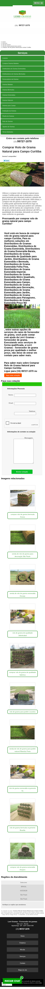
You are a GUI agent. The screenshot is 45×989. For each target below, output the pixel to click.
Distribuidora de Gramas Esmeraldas (14, 69)
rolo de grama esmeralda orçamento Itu (22, 789)
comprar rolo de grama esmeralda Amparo (22, 868)
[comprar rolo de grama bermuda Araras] (22, 497)
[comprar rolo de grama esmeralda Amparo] (22, 850)
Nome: (11, 395)
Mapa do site (22, 970)
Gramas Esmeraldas (8, 95)
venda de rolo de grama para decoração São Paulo (22, 555)
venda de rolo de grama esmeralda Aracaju (22, 594)
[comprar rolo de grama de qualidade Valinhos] (22, 655)
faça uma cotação (13, 375)
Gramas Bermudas (8, 90)
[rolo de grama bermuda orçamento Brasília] (22, 811)
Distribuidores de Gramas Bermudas (13, 74)
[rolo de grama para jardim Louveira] (22, 695)
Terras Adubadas (7, 132)
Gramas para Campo (9, 105)
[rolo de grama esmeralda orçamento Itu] (22, 771)
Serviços (22, 53)
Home (22, 936)
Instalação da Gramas (9, 111)
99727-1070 (24, 25)
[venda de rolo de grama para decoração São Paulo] (22, 537)
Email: (11, 403)
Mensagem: (29, 438)
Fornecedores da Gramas (10, 79)
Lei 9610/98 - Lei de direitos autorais (28, 914)
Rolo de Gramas (7, 121)
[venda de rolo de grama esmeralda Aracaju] (22, 576)
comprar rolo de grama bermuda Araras (22, 515)
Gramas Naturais (7, 100)
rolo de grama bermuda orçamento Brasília (22, 829)
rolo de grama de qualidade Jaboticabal (22, 634)
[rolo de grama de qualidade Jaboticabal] (22, 616)
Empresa (23, 943)
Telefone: (32, 411)
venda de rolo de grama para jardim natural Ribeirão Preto (22, 750)
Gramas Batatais (7, 84)
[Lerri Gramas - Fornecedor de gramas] (22, 13)
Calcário (5, 58)
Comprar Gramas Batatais (10, 63)
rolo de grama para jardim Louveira (22, 712)
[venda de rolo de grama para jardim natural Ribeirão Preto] (22, 731)
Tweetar (6, 160)
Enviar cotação (22, 472)
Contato (22, 963)
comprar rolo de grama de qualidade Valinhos (22, 673)
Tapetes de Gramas (8, 127)
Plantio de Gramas (8, 116)
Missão (22, 949)
